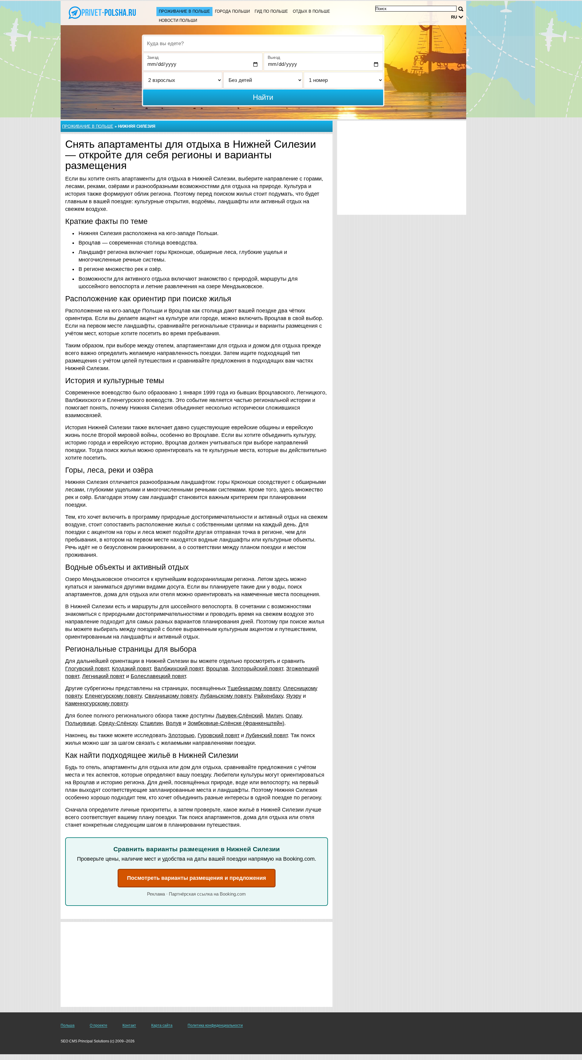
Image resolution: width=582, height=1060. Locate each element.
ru (454, 17)
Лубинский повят (267, 735)
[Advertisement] (197, 964)
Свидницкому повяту (171, 696)
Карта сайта (161, 1025)
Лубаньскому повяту (225, 696)
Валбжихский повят (178, 669)
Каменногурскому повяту (96, 703)
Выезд (274, 57)
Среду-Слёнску (118, 723)
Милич (274, 716)
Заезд (153, 57)
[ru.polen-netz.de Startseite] (102, 12)
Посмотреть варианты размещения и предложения (196, 878)
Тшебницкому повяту (253, 688)
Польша (68, 1025)
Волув (174, 723)
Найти (263, 97)
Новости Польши (178, 20)
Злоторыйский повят (257, 669)
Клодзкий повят (131, 669)
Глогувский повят (87, 669)
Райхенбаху (268, 696)
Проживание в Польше (184, 11)
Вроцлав (217, 669)
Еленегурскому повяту (113, 696)
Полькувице (80, 723)
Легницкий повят (103, 676)
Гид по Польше (271, 11)
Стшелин (151, 723)
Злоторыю (181, 735)
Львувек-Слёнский (239, 716)
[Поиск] (460, 9)
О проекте (98, 1025)
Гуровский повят (218, 735)
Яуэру (293, 696)
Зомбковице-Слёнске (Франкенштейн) (236, 723)
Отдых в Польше (311, 11)
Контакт (129, 1025)
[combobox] (263, 43)
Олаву (293, 716)
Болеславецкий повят (158, 676)
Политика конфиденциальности (215, 1025)
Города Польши (232, 11)
